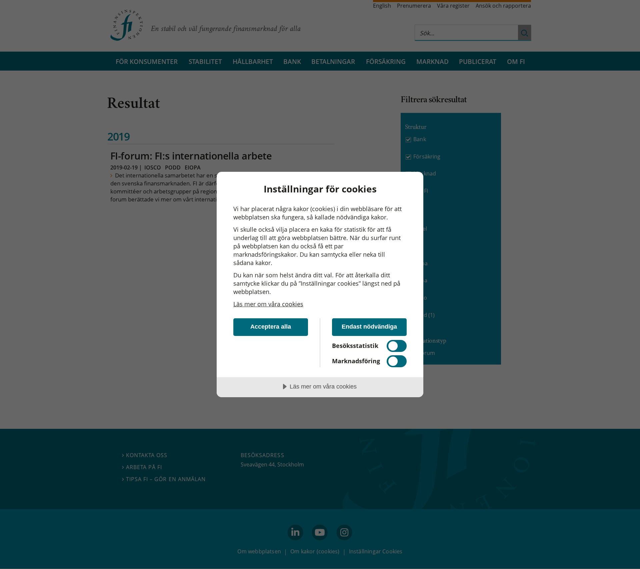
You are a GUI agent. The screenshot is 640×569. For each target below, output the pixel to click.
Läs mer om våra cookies (268, 304)
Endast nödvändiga (369, 326)
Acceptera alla (270, 326)
